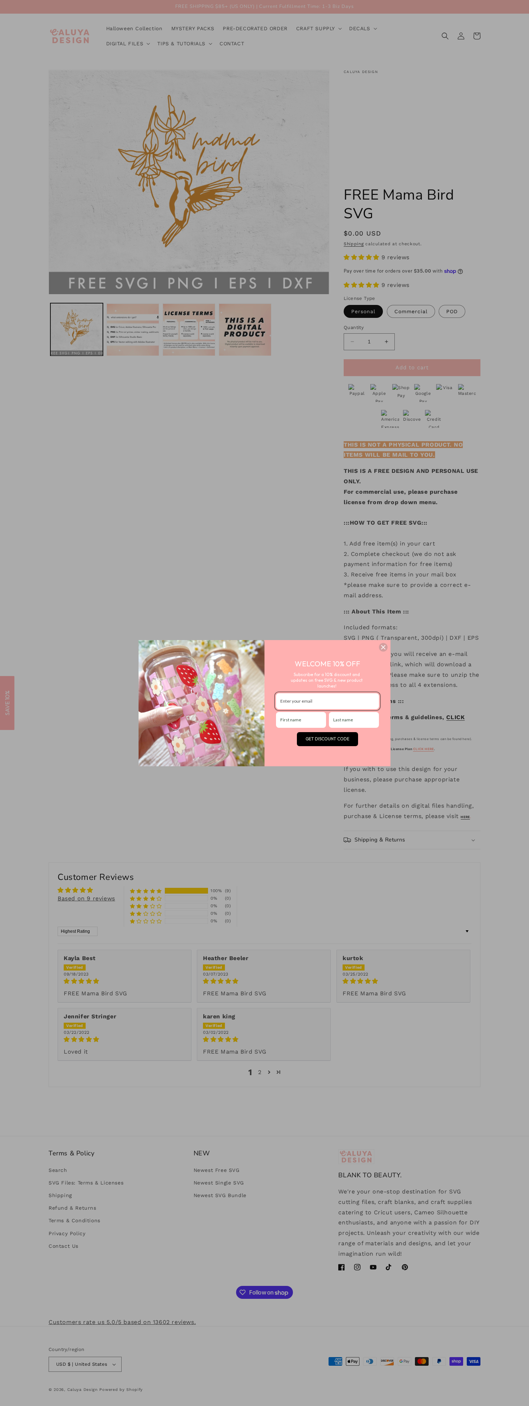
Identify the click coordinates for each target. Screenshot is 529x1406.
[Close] (383, 647)
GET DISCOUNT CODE (327, 738)
